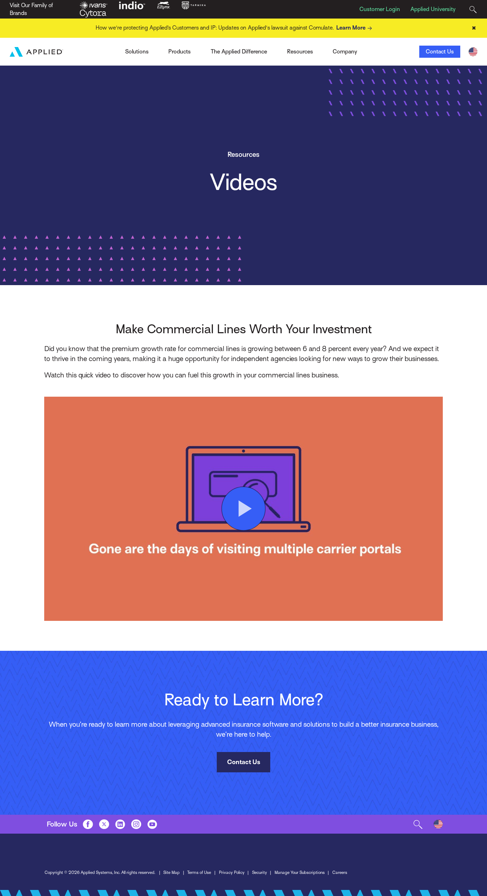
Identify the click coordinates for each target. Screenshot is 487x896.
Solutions (137, 51)
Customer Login (379, 9)
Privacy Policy (232, 872)
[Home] (36, 52)
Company (345, 51)
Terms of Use (199, 872)
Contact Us (440, 51)
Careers (339, 872)
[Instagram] (136, 824)
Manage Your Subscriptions (300, 872)
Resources (300, 51)
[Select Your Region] (473, 51)
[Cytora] (93, 13)
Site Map (171, 872)
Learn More (350, 28)
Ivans (113, 49)
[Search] (473, 9)
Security (259, 872)
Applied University (433, 9)
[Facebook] (88, 824)
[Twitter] (104, 824)
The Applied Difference (239, 51)
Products (179, 51)
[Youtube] (152, 824)
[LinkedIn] (120, 824)
